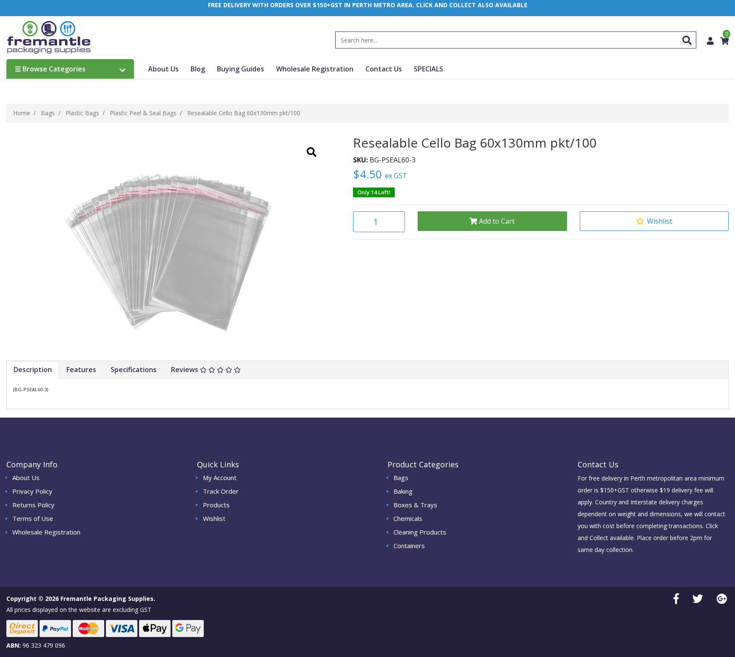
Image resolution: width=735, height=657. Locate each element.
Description (33, 369)
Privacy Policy (32, 491)
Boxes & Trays (415, 505)
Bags (400, 477)
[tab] (33, 369)
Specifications (134, 369)
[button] (654, 221)
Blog (198, 69)
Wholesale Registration (314, 69)
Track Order (221, 491)
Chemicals (407, 518)
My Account (219, 477)
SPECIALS (428, 69)
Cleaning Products (419, 532)
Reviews (185, 369)
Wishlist (214, 518)
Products (216, 505)
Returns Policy (33, 505)
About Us (163, 69)
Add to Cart (496, 221)
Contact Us (383, 69)
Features (81, 369)
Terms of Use (32, 518)
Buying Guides (240, 69)
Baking (403, 491)
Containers (409, 545)
